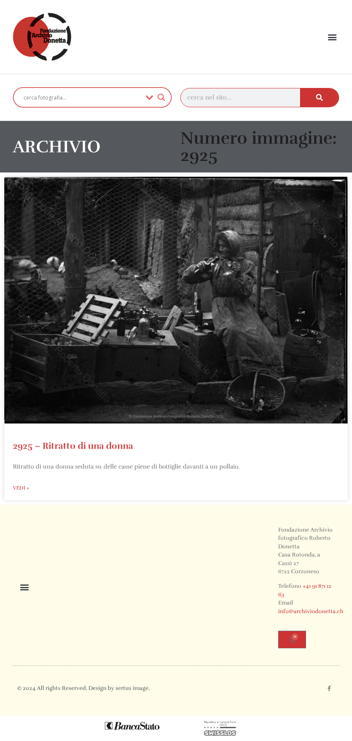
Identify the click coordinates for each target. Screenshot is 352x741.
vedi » (21, 488)
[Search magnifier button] (161, 97)
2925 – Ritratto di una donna (73, 445)
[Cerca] (319, 97)
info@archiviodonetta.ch (310, 611)
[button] (332, 37)
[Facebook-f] (329, 688)
